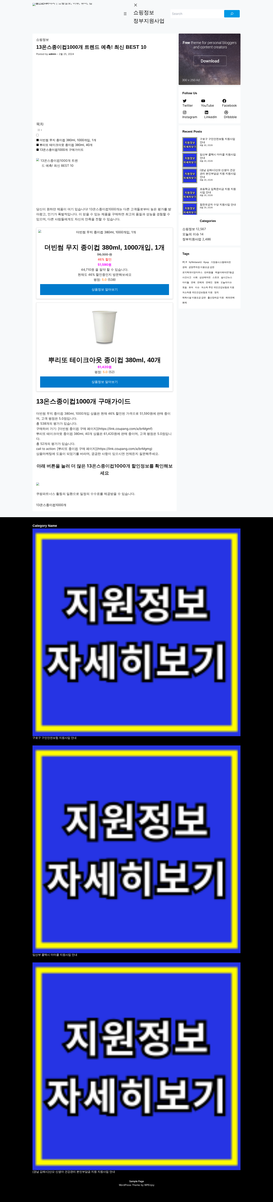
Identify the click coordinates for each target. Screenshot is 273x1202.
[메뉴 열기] (125, 13)
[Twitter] (118, 1193)
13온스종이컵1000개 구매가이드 (62, 150)
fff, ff (184, 262)
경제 (184, 267)
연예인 (209, 282)
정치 (216, 292)
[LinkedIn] (154, 1193)
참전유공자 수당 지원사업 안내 (218, 204)
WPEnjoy (149, 1184)
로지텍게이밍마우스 (192, 272)
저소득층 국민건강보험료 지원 (197, 292)
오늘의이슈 (226, 282)
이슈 (197, 287)
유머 (191, 287)
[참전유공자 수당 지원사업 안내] (189, 210)
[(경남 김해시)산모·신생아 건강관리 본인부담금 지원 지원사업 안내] (189, 175)
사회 (195, 277)
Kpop (206, 262)
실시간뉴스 (226, 277)
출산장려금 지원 (216, 297)
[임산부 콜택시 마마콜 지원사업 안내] (189, 160)
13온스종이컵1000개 (51, 505)
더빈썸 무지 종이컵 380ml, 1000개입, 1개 (68, 140)
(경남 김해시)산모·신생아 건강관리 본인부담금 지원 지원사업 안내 (218, 173)
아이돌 (185, 282)
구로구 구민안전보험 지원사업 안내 (54, 737)
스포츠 (215, 277)
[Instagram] (133, 1193)
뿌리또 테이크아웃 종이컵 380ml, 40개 (66, 145)
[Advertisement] (104, 89)
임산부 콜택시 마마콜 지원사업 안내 (54, 954)
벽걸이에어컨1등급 (224, 272)
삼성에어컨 (205, 277)
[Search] (232, 13)
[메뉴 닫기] (135, 5)
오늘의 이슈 (190, 234)
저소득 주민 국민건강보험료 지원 (217, 287)
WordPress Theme (129, 1184)
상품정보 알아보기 (105, 289)
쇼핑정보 (42, 40)
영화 (216, 282)
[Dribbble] (147, 1193)
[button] (97, 132)
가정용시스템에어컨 (221, 262)
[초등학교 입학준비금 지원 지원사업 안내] (189, 194)
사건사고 (186, 277)
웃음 (184, 287)
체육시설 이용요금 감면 (194, 297)
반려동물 (208, 272)
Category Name (44, 526)
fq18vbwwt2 (195, 262)
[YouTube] (140, 1193)
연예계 (200, 282)
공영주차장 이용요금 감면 (201, 267)
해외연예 (230, 297)
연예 (193, 282)
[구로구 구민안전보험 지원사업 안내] (189, 144)
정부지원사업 (191, 239)
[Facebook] (126, 1193)
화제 (184, 302)
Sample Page (136, 1181)
